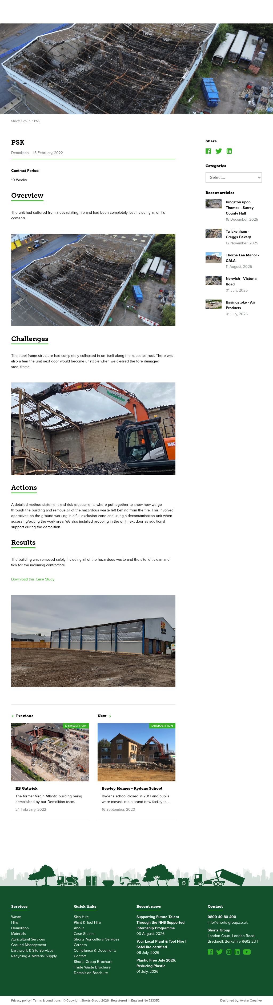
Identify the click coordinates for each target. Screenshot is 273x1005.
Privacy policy (21, 1000)
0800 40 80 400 (222, 917)
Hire (14, 922)
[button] (13, 715)
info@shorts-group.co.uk (228, 922)
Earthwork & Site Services (32, 950)
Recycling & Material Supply (34, 956)
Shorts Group (20, 121)
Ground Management (28, 945)
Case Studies (84, 933)
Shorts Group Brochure (93, 961)
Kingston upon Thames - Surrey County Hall (240, 208)
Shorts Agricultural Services (96, 939)
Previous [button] (24, 716)
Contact (80, 956)
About (79, 928)
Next (102, 716)
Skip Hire (81, 917)
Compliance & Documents (95, 950)
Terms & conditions (47, 1000)
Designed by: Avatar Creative (241, 1000)
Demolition (20, 928)
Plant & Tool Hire (87, 922)
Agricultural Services (28, 939)
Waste (16, 917)
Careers (80, 945)
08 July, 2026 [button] (161, 947)
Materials (18, 933)
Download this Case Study (32, 579)
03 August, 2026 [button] (160, 925)
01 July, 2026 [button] (156, 966)
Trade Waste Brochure (92, 967)
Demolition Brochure (91, 973)
